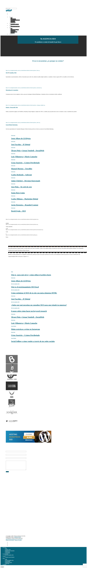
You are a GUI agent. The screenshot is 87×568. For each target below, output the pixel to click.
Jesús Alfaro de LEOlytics (21, 138)
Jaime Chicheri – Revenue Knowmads (25, 181)
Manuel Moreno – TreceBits (21, 169)
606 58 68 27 (8, 482)
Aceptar (2, 566)
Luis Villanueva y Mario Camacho (24, 157)
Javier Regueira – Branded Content (24, 205)
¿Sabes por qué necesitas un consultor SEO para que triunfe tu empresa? (39, 305)
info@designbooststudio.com (10, 481)
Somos (4, 556)
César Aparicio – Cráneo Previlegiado (25, 163)
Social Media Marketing (12, 124)
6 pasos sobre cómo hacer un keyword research (29, 311)
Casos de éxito (5, 553)
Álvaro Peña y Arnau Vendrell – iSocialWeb (27, 151)
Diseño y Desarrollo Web (12, 107)
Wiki (11, 28)
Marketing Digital (14, 31)
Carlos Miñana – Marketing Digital (24, 199)
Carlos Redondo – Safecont (21, 175)
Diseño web (13, 21)
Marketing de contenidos (15, 20)
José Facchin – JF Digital (20, 144)
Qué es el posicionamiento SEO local (25, 287)
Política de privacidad (10, 540)
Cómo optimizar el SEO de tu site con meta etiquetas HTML (34, 293)
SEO (11, 18)
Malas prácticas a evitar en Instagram (25, 329)
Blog (10, 27)
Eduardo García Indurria (15, 26)
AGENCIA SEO (9, 478)
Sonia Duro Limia (18, 193)
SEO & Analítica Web (15, 24)
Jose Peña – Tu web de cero (21, 187)
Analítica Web (13, 19)
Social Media (13, 30)
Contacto (11, 34)
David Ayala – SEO (18, 211)
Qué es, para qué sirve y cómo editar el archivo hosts (31, 275)
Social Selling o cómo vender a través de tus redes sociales (33, 341)
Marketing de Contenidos (12, 90)
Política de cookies (18, 540)
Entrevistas (7, 563)
